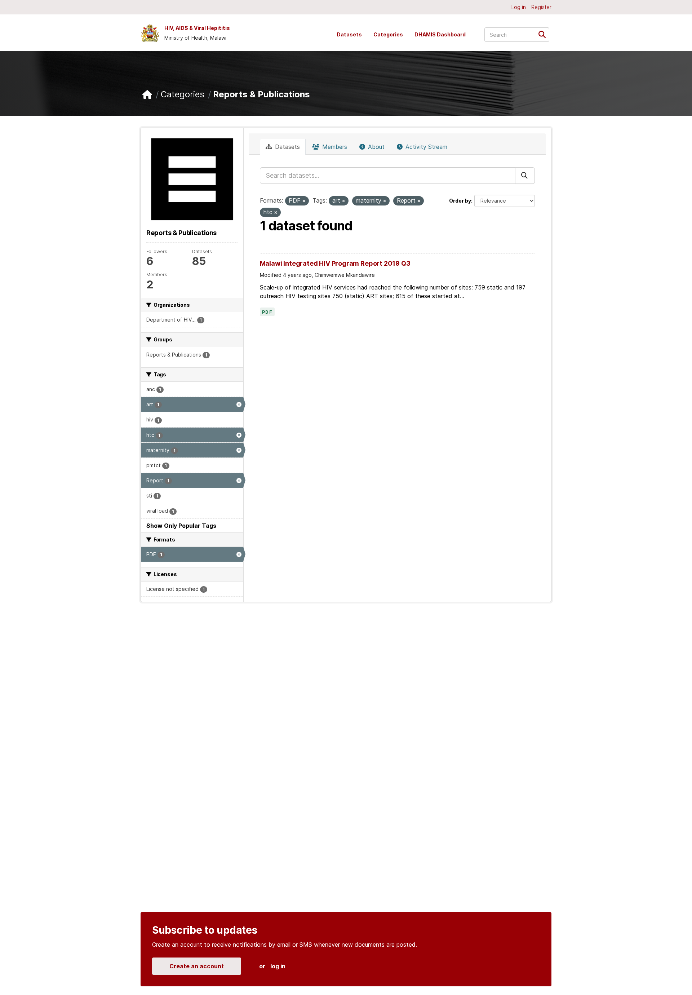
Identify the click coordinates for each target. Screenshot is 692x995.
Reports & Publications (261, 94)
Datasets (349, 34)
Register (541, 7)
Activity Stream (425, 146)
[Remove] (303, 201)
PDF (267, 312)
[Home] (147, 94)
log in (277, 966)
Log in (518, 7)
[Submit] (544, 34)
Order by (460, 201)
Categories (388, 34)
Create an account (196, 966)
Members (333, 146)
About (375, 146)
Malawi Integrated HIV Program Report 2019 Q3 (335, 263)
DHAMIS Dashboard (440, 34)
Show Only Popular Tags (181, 525)
